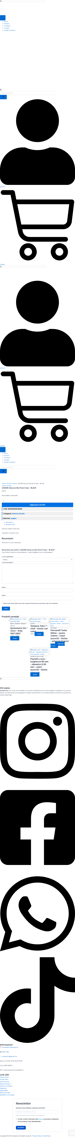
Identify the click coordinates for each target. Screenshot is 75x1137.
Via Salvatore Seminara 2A (10, 1047)
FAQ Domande (4, 1082)
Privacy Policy (4, 1077)
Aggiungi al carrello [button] (57, 645)
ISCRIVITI (21, 1127)
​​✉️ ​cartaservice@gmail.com (8, 1056)
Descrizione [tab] (9, 522)
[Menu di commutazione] (2, 17)
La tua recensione (8, 562)
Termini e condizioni (6, 1086)
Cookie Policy (4, 1079)
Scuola (9, 483)
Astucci (14, 483)
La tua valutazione (8, 556)
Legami (13, 518)
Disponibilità (4, 1090)
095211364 (5, 1052)
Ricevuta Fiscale (5, 1092)
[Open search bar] (1, 90)
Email (4, 595)
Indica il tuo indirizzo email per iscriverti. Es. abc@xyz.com (30, 1115)
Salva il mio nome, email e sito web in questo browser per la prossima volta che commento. (30, 603)
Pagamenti (3, 1088)
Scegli (15, 638)
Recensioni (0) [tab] (10, 524)
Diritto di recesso (5, 1084)
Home (4, 483)
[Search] (3, 97)
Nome (4, 587)
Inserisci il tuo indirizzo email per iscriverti (30, 1108)
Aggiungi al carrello (37, 505)
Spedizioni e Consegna (7, 1095)
